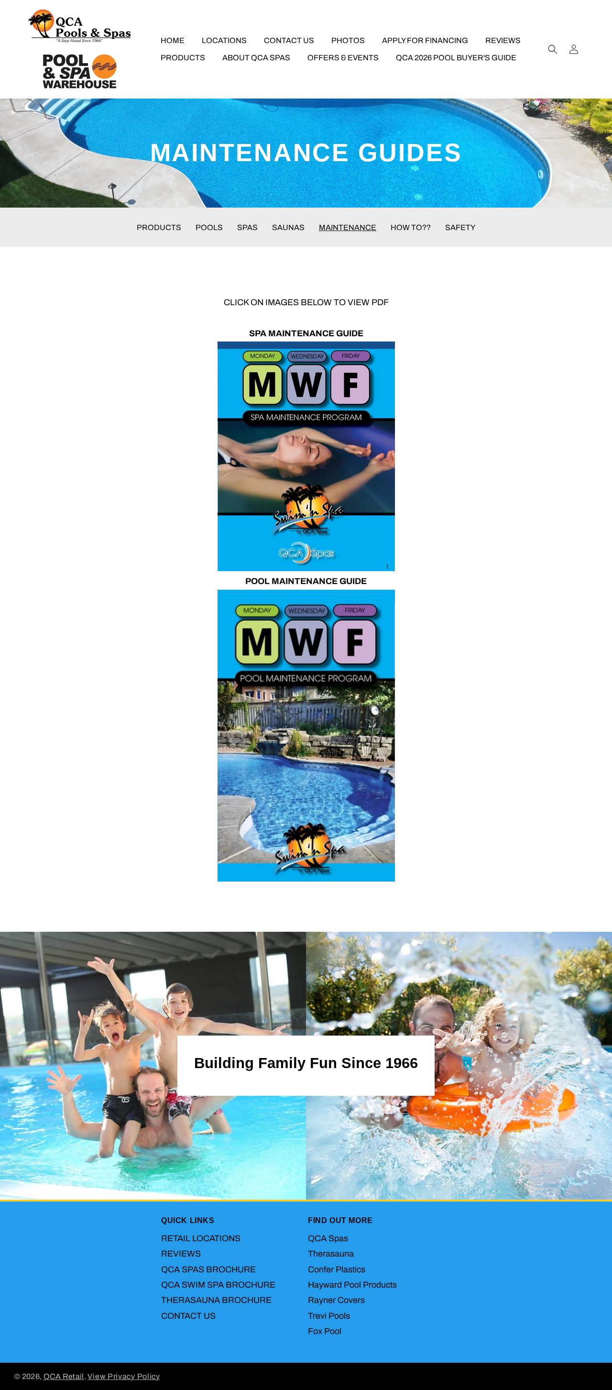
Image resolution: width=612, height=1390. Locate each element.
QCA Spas (328, 1238)
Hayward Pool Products (352, 1285)
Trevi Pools (329, 1316)
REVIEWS (181, 1253)
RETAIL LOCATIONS (200, 1238)
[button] (552, 49)
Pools (209, 227)
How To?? (411, 227)
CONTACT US (188, 1316)
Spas (247, 227)
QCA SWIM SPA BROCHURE (218, 1285)
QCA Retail (64, 1376)
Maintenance (347, 227)
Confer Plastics (336, 1269)
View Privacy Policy (123, 1376)
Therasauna (331, 1253)
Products (159, 227)
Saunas (288, 227)
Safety (460, 227)
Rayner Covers (336, 1300)
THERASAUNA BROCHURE (216, 1300)
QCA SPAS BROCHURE (208, 1269)
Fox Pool (324, 1331)
